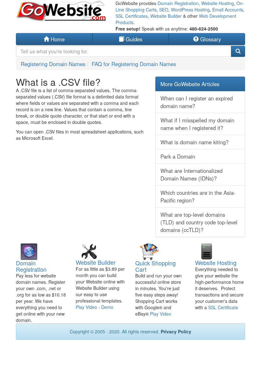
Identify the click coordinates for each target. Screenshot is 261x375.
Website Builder (166, 16)
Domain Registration (178, 3)
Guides (133, 39)
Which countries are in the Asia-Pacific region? (198, 196)
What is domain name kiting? (194, 142)
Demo (107, 307)
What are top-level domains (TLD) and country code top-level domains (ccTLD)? (198, 222)
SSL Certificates (132, 16)
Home (57, 39)
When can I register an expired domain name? (196, 102)
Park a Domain (177, 156)
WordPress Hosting (190, 9)
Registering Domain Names (53, 64)
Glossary (210, 39)
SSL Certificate (223, 307)
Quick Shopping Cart (155, 266)
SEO (163, 9)
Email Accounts (227, 9)
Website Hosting (217, 3)
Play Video (86, 307)
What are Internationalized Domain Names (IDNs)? (191, 174)
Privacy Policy (176, 331)
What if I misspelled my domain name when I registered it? (197, 124)
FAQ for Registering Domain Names (134, 64)
